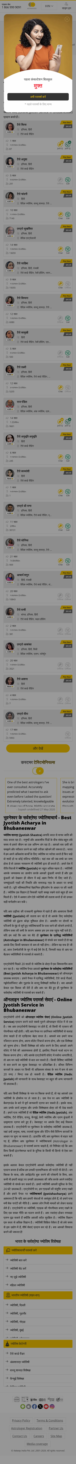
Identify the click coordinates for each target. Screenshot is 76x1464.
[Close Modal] (67, 18)
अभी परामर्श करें (38, 97)
